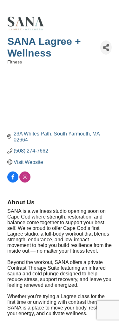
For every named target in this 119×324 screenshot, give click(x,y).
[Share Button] (106, 47)
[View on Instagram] (24, 180)
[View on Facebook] (12, 180)
